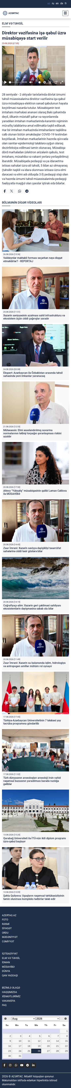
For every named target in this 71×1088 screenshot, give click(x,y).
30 (9, 1056)
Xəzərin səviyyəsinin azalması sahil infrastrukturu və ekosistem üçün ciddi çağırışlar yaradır (34, 317)
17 (20, 1046)
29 (66, 1051)
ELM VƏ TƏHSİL (12, 23)
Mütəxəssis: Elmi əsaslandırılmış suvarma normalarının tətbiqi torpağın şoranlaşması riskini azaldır (32, 433)
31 (20, 1056)
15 (66, 1041)
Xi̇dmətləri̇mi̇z (11, 996)
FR (66, 3)
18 (29, 1046)
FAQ (4, 1005)
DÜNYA (6, 971)
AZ (48, 3)
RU (53, 3)
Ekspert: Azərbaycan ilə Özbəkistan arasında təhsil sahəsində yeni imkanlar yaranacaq (33, 374)
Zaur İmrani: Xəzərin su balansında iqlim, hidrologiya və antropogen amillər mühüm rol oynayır (34, 664)
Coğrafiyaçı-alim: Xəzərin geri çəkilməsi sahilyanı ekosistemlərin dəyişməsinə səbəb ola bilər (32, 607)
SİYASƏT (7, 928)
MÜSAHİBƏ (8, 966)
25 (29, 1051)
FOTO (5, 919)
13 (48, 1041)
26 (39, 1051)
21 (57, 1046)
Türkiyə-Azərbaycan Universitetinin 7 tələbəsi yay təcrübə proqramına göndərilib (32, 722)
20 (48, 1046)
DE (61, 3)
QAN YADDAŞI (10, 975)
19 (39, 1046)
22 (66, 1046)
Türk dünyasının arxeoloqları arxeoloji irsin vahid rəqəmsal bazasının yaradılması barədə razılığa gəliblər (32, 781)
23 (9, 1051)
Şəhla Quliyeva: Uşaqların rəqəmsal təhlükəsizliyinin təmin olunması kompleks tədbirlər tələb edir (33, 897)
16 (9, 1046)
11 (29, 1041)
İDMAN (6, 962)
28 (57, 1051)
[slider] (15, 82)
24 (20, 1051)
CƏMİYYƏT (8, 941)
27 (48, 1051)
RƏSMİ (5, 924)
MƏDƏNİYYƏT (10, 937)
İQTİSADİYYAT (10, 953)
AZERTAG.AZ (9, 915)
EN (57, 3)
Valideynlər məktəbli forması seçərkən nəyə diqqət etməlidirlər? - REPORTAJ (32, 259)
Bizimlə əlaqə (11, 987)
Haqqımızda (9, 992)
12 (39, 1041)
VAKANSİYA (8, 1000)
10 (20, 1041)
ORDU (5, 932)
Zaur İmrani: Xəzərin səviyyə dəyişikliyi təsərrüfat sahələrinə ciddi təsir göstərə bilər (32, 550)
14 (57, 1041)
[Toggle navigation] (64, 13)
